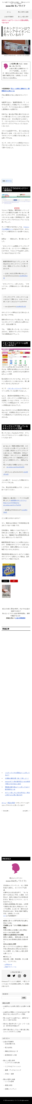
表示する (8, 181)
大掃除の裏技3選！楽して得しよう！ (17, 778)
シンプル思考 (9, 1081)
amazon (5, 581)
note (4, 916)
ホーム (9, 12)
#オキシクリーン (21, 500)
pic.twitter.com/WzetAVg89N (15, 467)
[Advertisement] (16, 165)
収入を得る (8, 1047)
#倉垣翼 (13, 500)
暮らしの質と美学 (23, 16)
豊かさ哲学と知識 (23, 12)
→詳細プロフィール (9, 967)
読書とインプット (11, 1089)
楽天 (14, 581)
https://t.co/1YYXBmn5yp (11, 503)
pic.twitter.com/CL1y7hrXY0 (12, 505)
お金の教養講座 (20, 618)
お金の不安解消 (8, 16)
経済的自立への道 (11, 1055)
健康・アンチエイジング (13, 1070)
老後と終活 (8, 1085)
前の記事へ (6, 811)
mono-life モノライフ (15, 6)
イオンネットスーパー (14, 388)
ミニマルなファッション (13, 1066)
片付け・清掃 (9, 1074)
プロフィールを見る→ (10, 78)
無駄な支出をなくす (11, 1051)
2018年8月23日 (21, 306)
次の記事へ (26, 811)
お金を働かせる (10, 1044)
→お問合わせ (7, 964)
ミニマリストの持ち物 (12, 1062)
